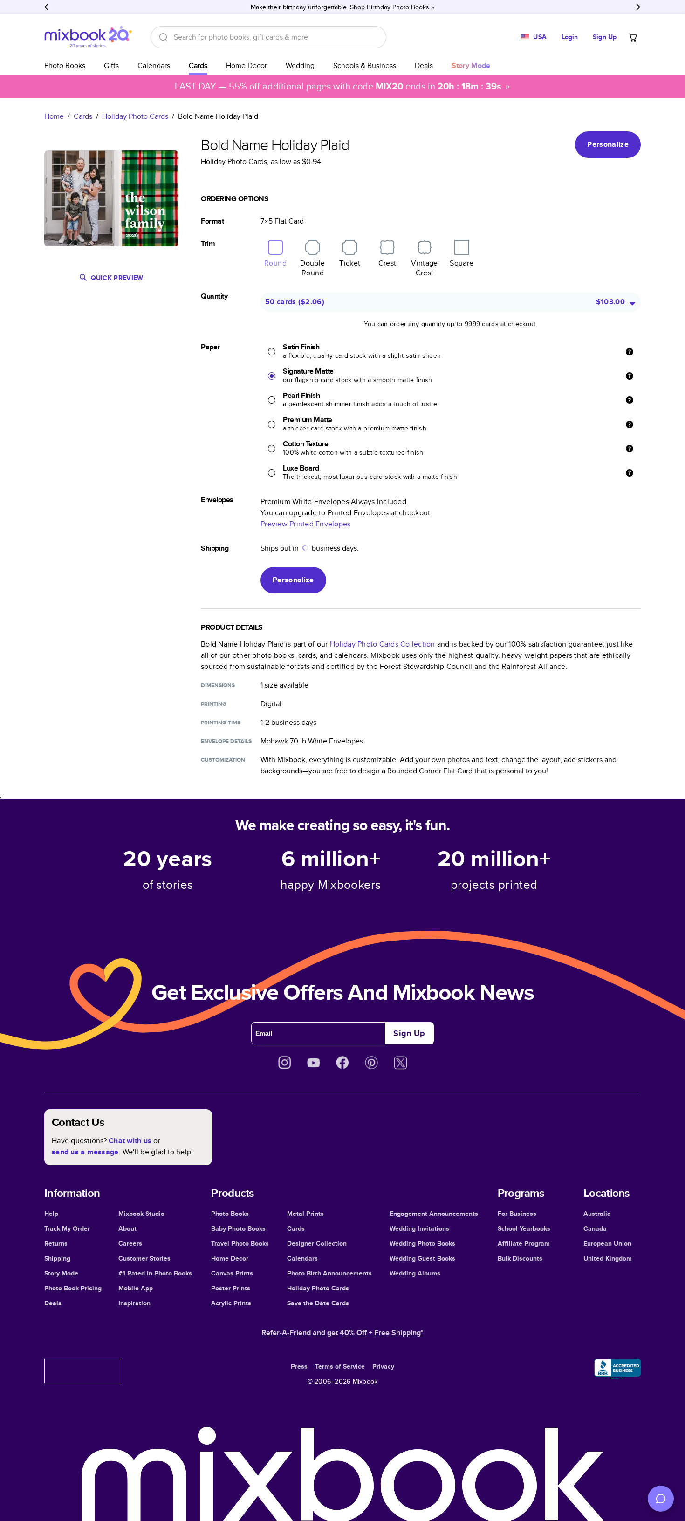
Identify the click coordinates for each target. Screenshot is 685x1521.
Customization (223, 760)
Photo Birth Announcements (329, 1273)
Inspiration (134, 1303)
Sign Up (604, 36)
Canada (595, 1228)
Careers (130, 1243)
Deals (424, 65)
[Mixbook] (88, 37)
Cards (198, 65)
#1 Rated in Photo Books (155, 1273)
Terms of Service (340, 1366)
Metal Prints (305, 1213)
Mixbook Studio (141, 1213)
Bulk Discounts (520, 1258)
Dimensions (218, 685)
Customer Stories (144, 1258)
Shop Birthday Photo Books (389, 7)
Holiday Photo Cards (135, 116)
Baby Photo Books (238, 1228)
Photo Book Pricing (73, 1288)
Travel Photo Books (240, 1243)
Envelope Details (226, 741)
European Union (607, 1243)
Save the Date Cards (318, 1303)
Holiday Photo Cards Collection (382, 644)
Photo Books (64, 65)
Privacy (383, 1366)
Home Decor (246, 65)
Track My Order (67, 1228)
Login (570, 36)
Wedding (300, 65)
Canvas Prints (232, 1273)
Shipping (57, 1258)
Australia (597, 1213)
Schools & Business (364, 65)
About (127, 1228)
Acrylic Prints (231, 1303)
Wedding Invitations (419, 1228)
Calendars (153, 65)
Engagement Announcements (434, 1213)
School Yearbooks (524, 1228)
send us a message (85, 1151)
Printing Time (220, 722)
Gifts (111, 65)
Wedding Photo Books (422, 1243)
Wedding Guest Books (422, 1258)
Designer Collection (317, 1243)
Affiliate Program (524, 1243)
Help (51, 1213)
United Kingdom (607, 1258)
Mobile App (135, 1288)
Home (54, 116)
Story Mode (61, 1273)
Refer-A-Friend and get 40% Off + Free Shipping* (342, 1332)
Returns (56, 1243)
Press (299, 1366)
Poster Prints (230, 1288)
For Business (517, 1213)
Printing (213, 704)
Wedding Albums (415, 1273)
